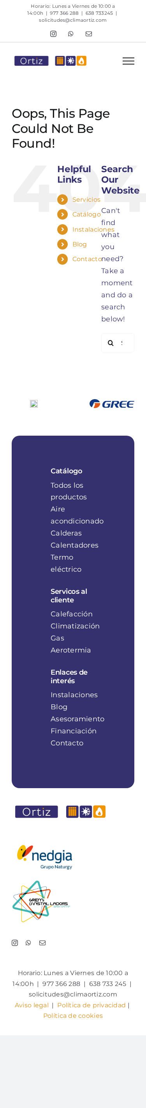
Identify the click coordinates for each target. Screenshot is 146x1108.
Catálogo (86, 214)
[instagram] (15, 943)
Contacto (87, 259)
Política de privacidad (91, 1005)
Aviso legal (32, 1005)
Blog (79, 244)
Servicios (86, 199)
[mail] (42, 943)
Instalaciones (93, 229)
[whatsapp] (28, 943)
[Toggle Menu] (128, 61)
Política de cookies (73, 1015)
